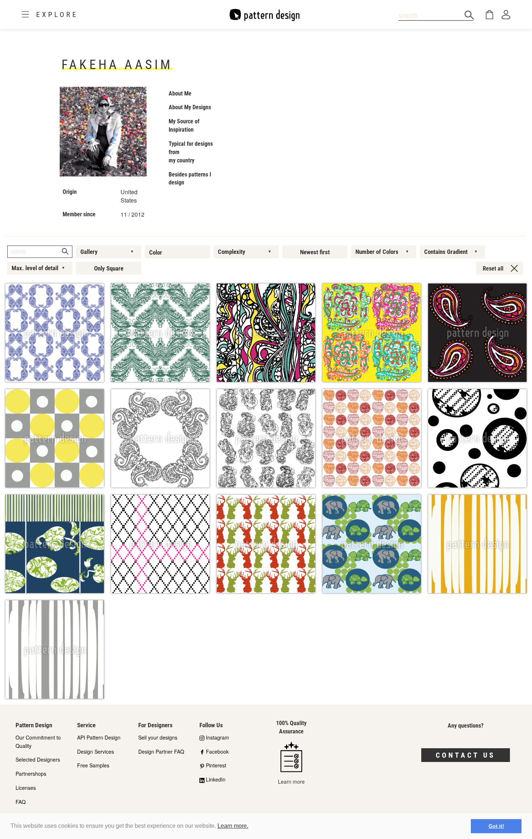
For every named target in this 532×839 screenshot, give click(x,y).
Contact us (465, 755)
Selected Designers (38, 759)
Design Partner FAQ (161, 751)
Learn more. (233, 826)
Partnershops (31, 773)
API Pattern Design (99, 737)
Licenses (26, 787)
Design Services (95, 751)
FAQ (21, 801)
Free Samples (93, 765)
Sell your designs (157, 737)
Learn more (291, 781)
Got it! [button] (496, 826)
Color (155, 252)
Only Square (108, 268)
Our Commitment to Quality (38, 741)
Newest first (315, 252)
